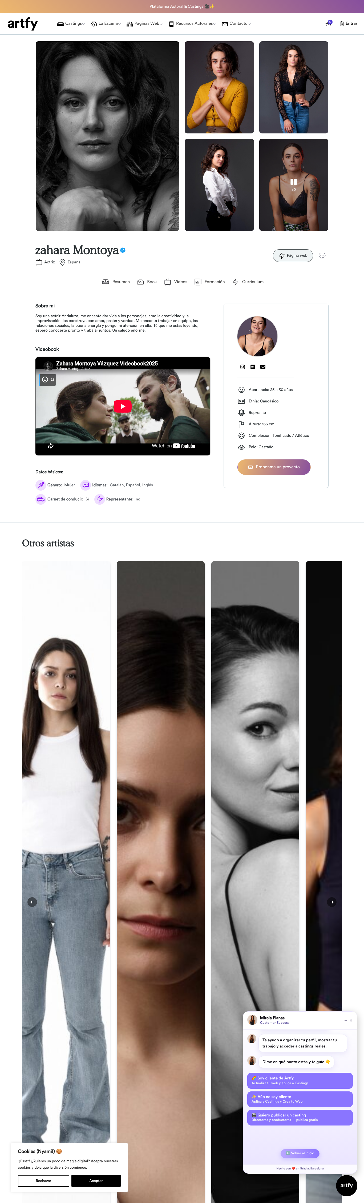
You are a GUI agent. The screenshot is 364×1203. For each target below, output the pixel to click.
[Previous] (32, 902)
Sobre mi (45, 306)
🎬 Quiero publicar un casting (285, 1117)
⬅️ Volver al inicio (300, 1153)
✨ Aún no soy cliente (277, 1099)
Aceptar (96, 1181)
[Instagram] (242, 367)
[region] (69, 1167)
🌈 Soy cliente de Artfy (280, 1080)
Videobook (47, 349)
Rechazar (43, 1181)
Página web (297, 256)
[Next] (332, 902)
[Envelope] (263, 367)
